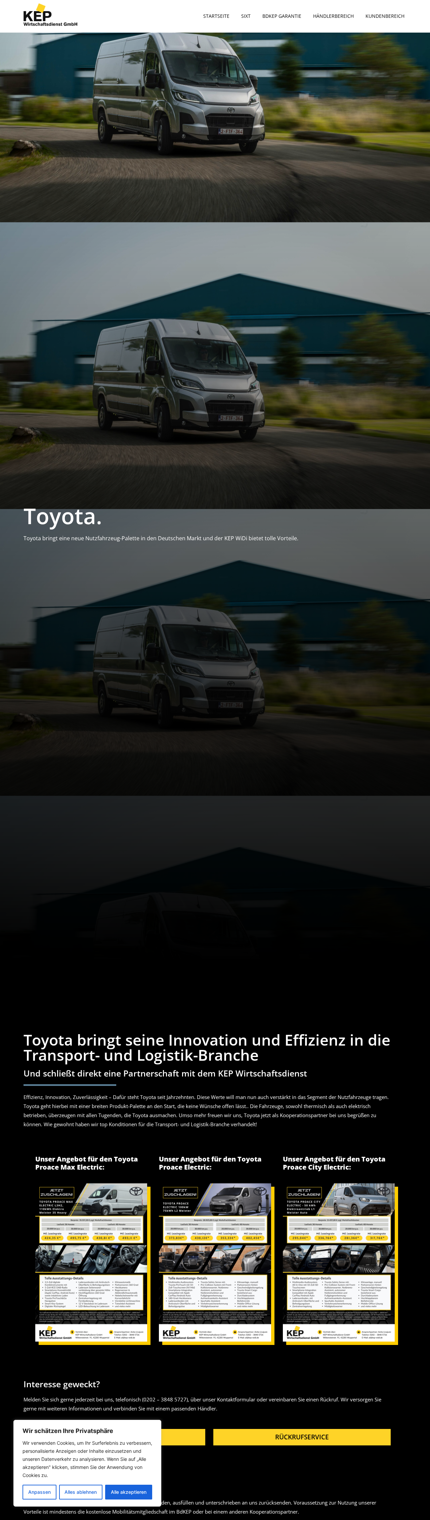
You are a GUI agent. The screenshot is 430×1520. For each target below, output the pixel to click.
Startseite (216, 16)
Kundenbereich (385, 16)
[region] (87, 1463)
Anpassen (39, 1492)
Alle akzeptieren (128, 1492)
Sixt (246, 16)
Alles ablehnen (80, 1492)
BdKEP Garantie (281, 16)
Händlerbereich (333, 16)
